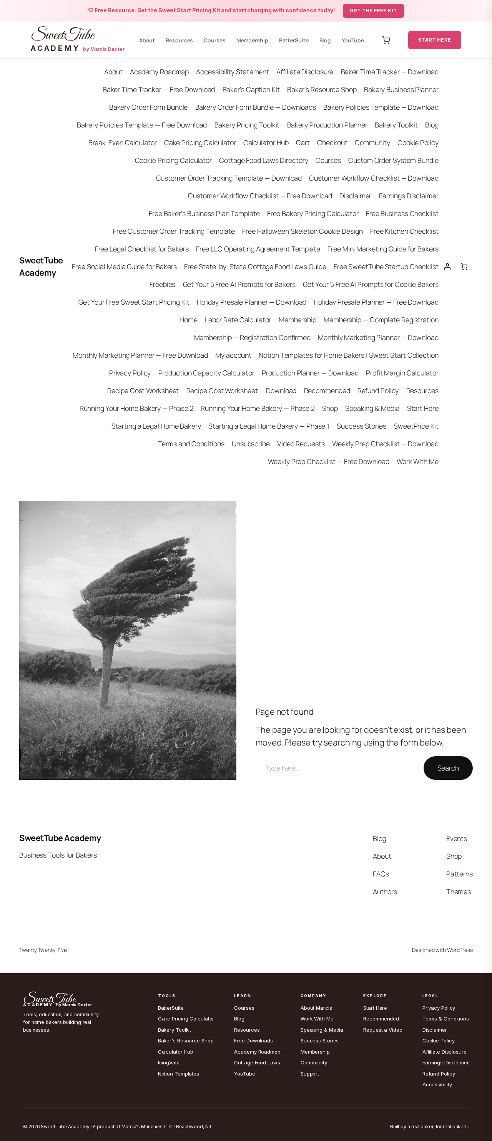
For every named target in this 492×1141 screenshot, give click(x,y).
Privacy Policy (130, 372)
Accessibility (437, 1084)
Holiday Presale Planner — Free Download (376, 302)
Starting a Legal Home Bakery (156, 426)
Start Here (434, 39)
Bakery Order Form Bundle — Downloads (255, 107)
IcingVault (169, 1062)
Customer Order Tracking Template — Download (229, 178)
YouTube (353, 40)
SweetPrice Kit (416, 426)
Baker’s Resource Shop (322, 89)
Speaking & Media (372, 408)
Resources (179, 40)
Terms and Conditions (191, 443)
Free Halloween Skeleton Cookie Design (302, 231)
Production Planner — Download (310, 372)
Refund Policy (378, 390)
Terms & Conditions (445, 1018)
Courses (214, 40)
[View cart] (386, 40)
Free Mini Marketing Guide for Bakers (382, 248)
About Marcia (316, 1008)
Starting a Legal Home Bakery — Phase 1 (268, 426)
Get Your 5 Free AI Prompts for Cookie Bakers (371, 284)
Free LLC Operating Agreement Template (258, 248)
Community (372, 142)
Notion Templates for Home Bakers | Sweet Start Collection (348, 355)
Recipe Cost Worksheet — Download (241, 390)
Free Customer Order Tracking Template (174, 231)
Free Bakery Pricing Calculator (313, 213)
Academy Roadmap (159, 71)
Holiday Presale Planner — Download (252, 302)
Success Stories (361, 426)
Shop (330, 408)
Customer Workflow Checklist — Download (373, 178)
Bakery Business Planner (401, 89)
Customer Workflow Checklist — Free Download (260, 195)
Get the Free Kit (373, 10)
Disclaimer (355, 195)
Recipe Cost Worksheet (143, 390)
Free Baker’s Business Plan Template (204, 213)
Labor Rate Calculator (238, 319)
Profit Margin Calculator (402, 372)
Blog (325, 40)
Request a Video (382, 1030)
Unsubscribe (251, 443)
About (147, 40)
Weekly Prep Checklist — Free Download (328, 461)
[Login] (447, 266)
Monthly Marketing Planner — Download (378, 337)
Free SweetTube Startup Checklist (386, 266)
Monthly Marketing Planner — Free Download (140, 355)
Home (189, 319)
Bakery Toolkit (396, 124)
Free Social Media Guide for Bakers (124, 266)
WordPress (460, 949)
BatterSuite (294, 40)
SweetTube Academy (60, 838)
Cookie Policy (418, 142)
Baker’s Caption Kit (251, 89)
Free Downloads (253, 1040)
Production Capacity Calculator (206, 372)
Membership (252, 40)
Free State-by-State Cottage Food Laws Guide (255, 266)
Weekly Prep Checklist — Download (385, 443)
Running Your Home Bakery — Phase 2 (137, 408)
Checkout (332, 142)
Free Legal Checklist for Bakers (142, 248)
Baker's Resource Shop (186, 1040)
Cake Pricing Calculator (200, 142)
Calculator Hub (266, 142)
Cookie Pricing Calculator (173, 160)
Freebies (162, 284)
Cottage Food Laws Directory (263, 160)
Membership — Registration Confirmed (252, 337)
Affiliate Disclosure (304, 71)
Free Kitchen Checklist (404, 231)
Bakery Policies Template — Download (381, 107)
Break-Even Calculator (122, 142)
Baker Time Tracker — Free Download (159, 89)
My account (233, 355)
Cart (303, 142)
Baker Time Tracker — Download (390, 71)
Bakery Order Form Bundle (148, 107)
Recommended (327, 390)
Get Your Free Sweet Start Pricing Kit (133, 302)
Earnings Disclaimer (409, 195)
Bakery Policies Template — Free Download (142, 124)
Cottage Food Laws (257, 1062)
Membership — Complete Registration (381, 319)
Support (310, 1074)
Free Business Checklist (402, 213)
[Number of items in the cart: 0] (464, 266)
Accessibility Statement (232, 71)
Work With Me (418, 461)
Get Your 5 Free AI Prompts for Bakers (239, 284)
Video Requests (301, 443)
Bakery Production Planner (327, 124)
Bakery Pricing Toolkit (247, 124)
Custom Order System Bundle (393, 160)
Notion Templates (178, 1074)
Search (448, 767)
